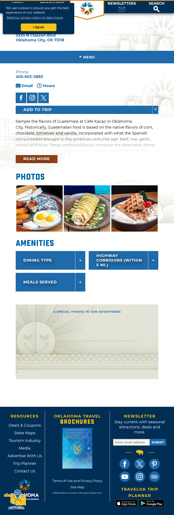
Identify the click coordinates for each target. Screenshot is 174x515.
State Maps (24, 433)
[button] (156, 7)
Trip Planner (24, 463)
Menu (87, 57)
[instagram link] (139, 476)
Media (25, 448)
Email (27, 85)
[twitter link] (139, 464)
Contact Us (24, 471)
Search (156, 3)
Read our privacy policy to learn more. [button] (35, 17)
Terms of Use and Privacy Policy (77, 481)
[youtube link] (124, 476)
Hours (49, 85)
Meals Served (40, 282)
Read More (36, 159)
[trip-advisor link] (154, 476)
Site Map (77, 487)
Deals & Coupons (24, 425)
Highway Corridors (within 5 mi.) (119, 260)
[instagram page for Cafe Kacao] (32, 98)
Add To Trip (37, 109)
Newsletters (122, 3)
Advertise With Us (25, 456)
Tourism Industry (25, 440)
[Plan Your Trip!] (15, 500)
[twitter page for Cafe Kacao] (43, 98)
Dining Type (37, 260)
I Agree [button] (38, 27)
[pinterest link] (154, 464)
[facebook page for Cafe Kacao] (21, 98)
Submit (158, 442)
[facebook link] (124, 464)
